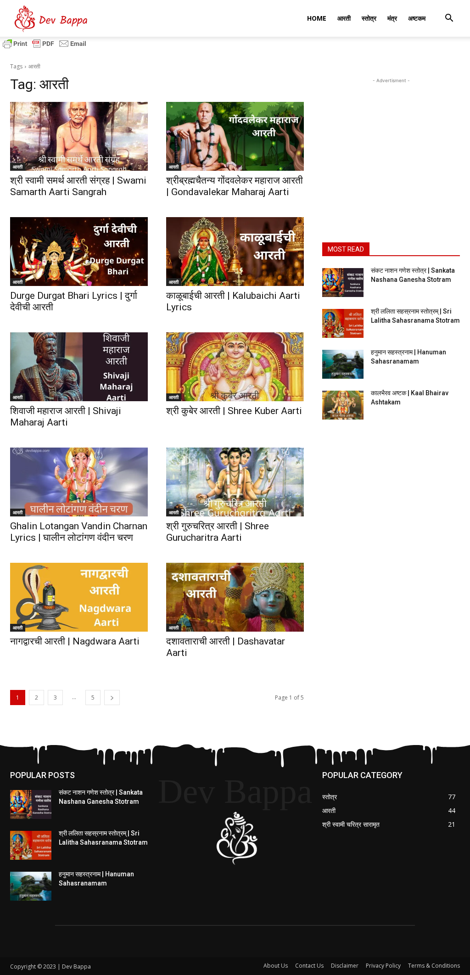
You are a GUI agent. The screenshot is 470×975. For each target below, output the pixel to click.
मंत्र (392, 18)
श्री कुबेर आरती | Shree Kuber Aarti (234, 410)
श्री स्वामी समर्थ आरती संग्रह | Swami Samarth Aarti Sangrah (78, 186)
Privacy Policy (383, 965)
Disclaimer (344, 965)
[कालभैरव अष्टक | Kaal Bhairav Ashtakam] (343, 405)
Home (316, 18)
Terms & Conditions (434, 965)
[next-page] (112, 697)
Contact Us (309, 965)
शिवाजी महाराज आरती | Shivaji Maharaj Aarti (65, 416)
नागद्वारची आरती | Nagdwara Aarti (75, 641)
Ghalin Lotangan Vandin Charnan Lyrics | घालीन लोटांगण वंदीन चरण (78, 532)
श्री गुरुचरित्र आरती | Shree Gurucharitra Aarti (217, 532)
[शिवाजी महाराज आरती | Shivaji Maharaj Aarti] (79, 366)
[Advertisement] (391, 142)
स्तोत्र (369, 18)
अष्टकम (416, 18)
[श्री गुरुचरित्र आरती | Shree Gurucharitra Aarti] (235, 482)
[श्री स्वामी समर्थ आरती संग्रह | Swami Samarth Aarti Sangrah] (79, 136)
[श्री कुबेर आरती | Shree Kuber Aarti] (235, 366)
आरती (344, 18)
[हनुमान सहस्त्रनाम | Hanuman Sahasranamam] (343, 364)
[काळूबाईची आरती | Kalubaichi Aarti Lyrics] (235, 251)
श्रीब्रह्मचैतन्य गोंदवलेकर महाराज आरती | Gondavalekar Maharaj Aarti (234, 186)
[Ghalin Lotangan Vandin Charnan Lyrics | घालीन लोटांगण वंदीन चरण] (79, 482)
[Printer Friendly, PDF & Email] (44, 48)
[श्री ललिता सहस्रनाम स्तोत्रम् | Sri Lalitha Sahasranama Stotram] (343, 323)
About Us (275, 965)
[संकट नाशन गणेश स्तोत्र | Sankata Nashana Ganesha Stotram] (343, 282)
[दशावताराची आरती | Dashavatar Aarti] (235, 597)
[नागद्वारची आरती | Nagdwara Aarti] (79, 597)
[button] (449, 19)
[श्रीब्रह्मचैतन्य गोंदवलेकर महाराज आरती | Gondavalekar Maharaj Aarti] (235, 136)
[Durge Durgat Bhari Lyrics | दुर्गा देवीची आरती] (79, 251)
